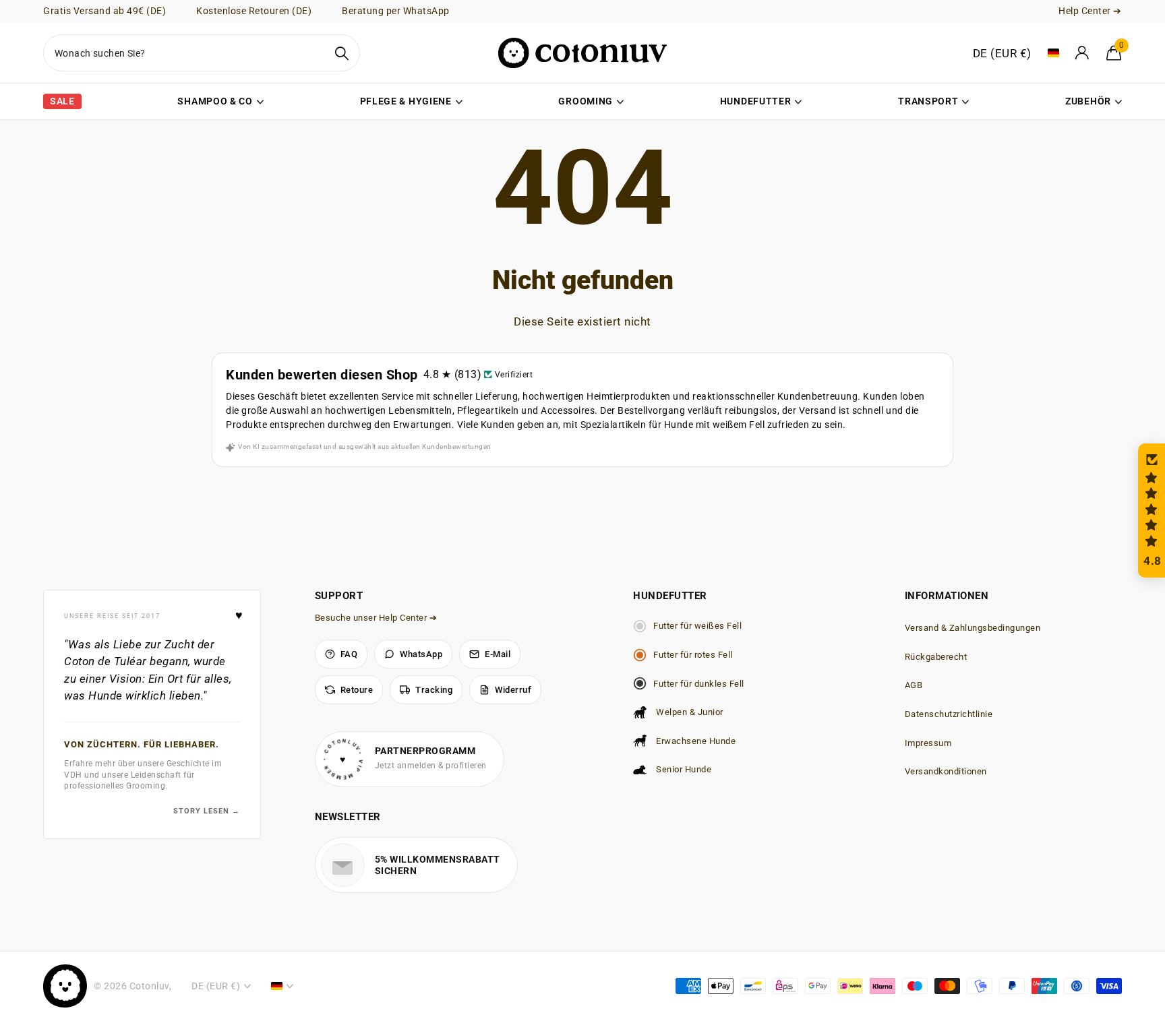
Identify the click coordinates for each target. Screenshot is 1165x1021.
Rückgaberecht (936, 657)
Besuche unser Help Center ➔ (376, 618)
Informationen (947, 596)
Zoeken (341, 52)
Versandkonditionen (946, 771)
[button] (1151, 510)
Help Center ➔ (1090, 10)
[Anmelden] (1082, 53)
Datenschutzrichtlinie (949, 714)
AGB (914, 685)
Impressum (928, 743)
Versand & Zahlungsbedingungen (973, 628)
